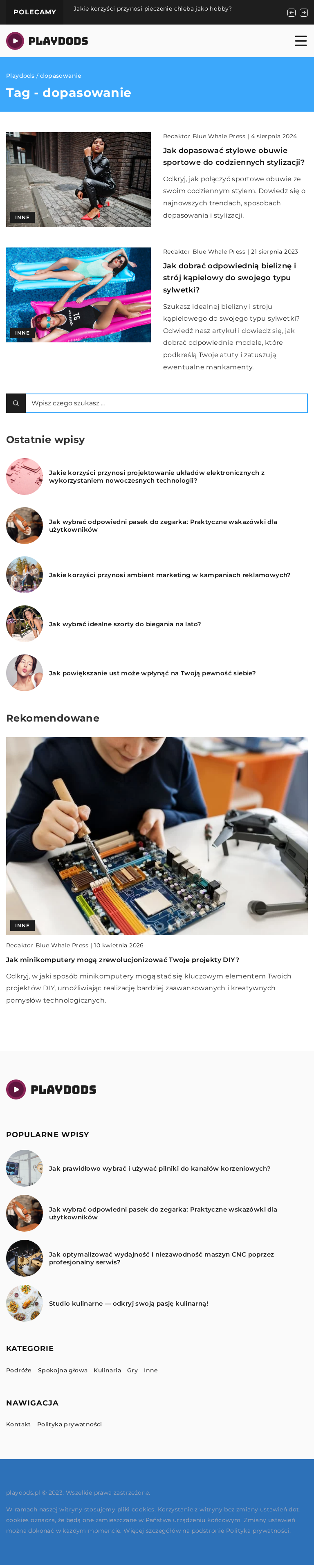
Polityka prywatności (69, 1424)
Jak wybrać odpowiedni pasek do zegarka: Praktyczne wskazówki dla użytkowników (163, 526)
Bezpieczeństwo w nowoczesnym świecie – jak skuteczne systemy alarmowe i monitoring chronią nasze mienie (202, 12)
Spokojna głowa (63, 1370)
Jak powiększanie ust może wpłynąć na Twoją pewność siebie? (152, 673)
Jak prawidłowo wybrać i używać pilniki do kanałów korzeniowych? (124, 960)
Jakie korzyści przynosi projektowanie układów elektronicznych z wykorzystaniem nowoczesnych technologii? (157, 477)
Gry (132, 1370)
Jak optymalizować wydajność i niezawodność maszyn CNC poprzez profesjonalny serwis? (161, 1258)
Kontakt (18, 1424)
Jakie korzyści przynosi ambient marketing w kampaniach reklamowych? (170, 575)
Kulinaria (107, 1370)
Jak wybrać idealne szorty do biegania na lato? (125, 624)
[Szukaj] (16, 403)
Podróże (19, 1370)
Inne (151, 1370)
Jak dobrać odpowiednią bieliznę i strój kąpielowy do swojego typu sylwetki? (229, 278)
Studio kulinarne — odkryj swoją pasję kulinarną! (128, 1303)
